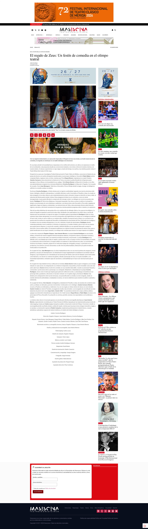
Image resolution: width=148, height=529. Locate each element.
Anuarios (73, 35)
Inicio (32, 35)
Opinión (100, 121)
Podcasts (66, 35)
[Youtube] (42, 30)
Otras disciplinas (101, 392)
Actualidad (100, 325)
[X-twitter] (35, 30)
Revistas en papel (82, 35)
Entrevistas (39, 35)
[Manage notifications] (145, 526)
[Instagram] (38, 30)
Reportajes (49, 35)
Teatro (100, 356)
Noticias (58, 35)
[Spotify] (45, 30)
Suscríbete (105, 35)
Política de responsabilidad (87, 518)
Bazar (98, 35)
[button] (115, 30)
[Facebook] (32, 30)
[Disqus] (63, 388)
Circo (91, 508)
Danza (87, 508)
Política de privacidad (50, 488)
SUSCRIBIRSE (38, 492)
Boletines (92, 35)
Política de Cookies (112, 518)
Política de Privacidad (101, 518)
